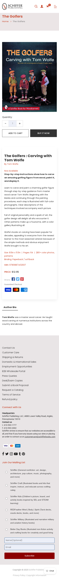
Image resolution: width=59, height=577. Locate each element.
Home (5, 21)
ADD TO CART (15, 133)
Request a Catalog (12, 390)
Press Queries (9, 376)
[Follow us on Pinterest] (22, 279)
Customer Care (10, 352)
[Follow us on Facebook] (13, 279)
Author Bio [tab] (10, 307)
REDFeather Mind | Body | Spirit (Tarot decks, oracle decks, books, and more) (31, 511)
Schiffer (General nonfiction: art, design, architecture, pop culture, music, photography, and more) (31, 473)
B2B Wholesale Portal (13, 371)
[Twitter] (7, 454)
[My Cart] (47, 6)
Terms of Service (11, 395)
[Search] (36, 6)
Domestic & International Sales (19, 362)
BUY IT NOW (44, 133)
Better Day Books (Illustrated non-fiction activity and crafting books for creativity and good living (31, 531)
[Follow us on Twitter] (17, 279)
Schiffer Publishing (37, 570)
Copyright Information (36, 575)
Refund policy (9, 399)
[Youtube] (16, 454)
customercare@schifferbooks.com (39, 437)
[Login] (41, 6)
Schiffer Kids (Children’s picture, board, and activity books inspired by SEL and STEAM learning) (30, 499)
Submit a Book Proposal (15, 385)
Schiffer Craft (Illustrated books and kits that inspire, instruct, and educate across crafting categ (30, 486)
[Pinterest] (23, 454)
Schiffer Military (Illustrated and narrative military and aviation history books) (32, 521)
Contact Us (8, 348)
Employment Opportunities (17, 366)
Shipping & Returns (12, 357)
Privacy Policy (19, 575)
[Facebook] (3, 454)
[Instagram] (11, 454)
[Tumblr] (20, 454)
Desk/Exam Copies (12, 381)
